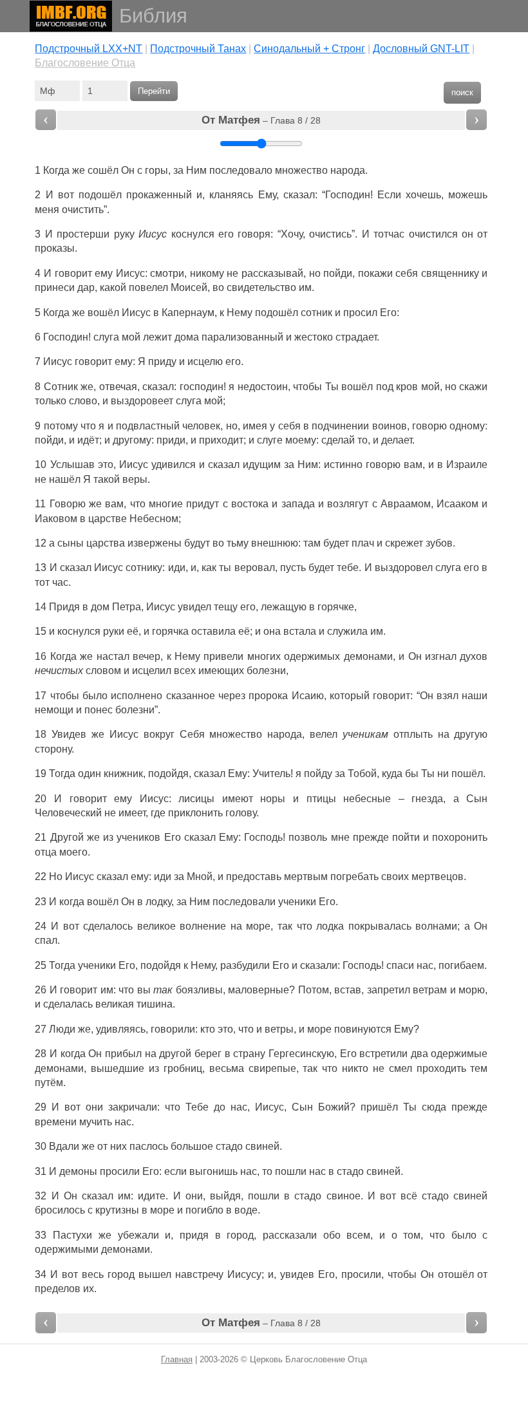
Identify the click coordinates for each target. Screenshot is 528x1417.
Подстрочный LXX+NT (88, 48)
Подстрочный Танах (198, 48)
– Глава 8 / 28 (261, 120)
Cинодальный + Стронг (309, 48)
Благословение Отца (85, 62)
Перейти (154, 91)
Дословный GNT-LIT (421, 48)
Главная (177, 1359)
